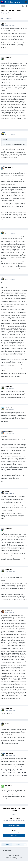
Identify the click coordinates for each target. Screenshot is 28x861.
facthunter (8, 610)
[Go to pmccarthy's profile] (2, 408)
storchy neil (8, 785)
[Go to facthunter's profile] (2, 611)
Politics (10, 18)
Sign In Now (14, 835)
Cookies (17, 855)
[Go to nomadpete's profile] (2, 58)
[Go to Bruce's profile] (2, 24)
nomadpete (8, 57)
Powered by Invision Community (14, 858)
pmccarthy (8, 407)
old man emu (9, 167)
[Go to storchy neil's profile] (2, 786)
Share (7, 844)
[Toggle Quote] (3, 139)
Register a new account (14, 825)
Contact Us (11, 855)
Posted (10, 25)
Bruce (3, 17)
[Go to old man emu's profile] (2, 168)
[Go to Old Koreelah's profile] (2, 133)
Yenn (6, 232)
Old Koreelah (9, 133)
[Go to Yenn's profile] (2, 232)
